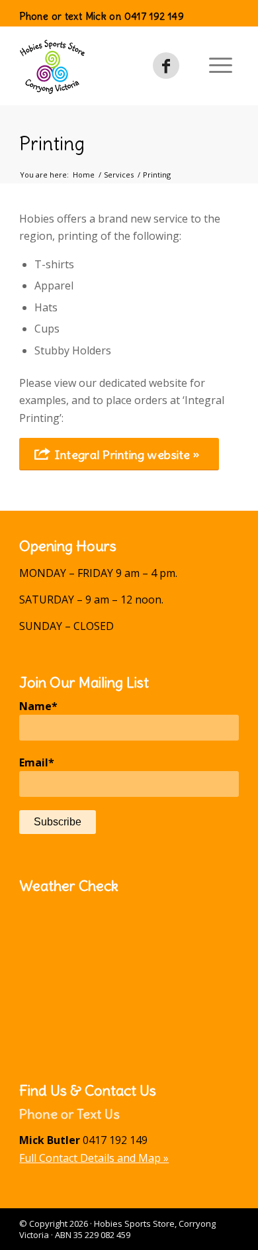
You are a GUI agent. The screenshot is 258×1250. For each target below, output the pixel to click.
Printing (52, 144)
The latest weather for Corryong (129, 1045)
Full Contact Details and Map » (94, 1158)
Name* (38, 706)
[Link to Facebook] (166, 65)
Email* (36, 762)
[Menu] (220, 65)
